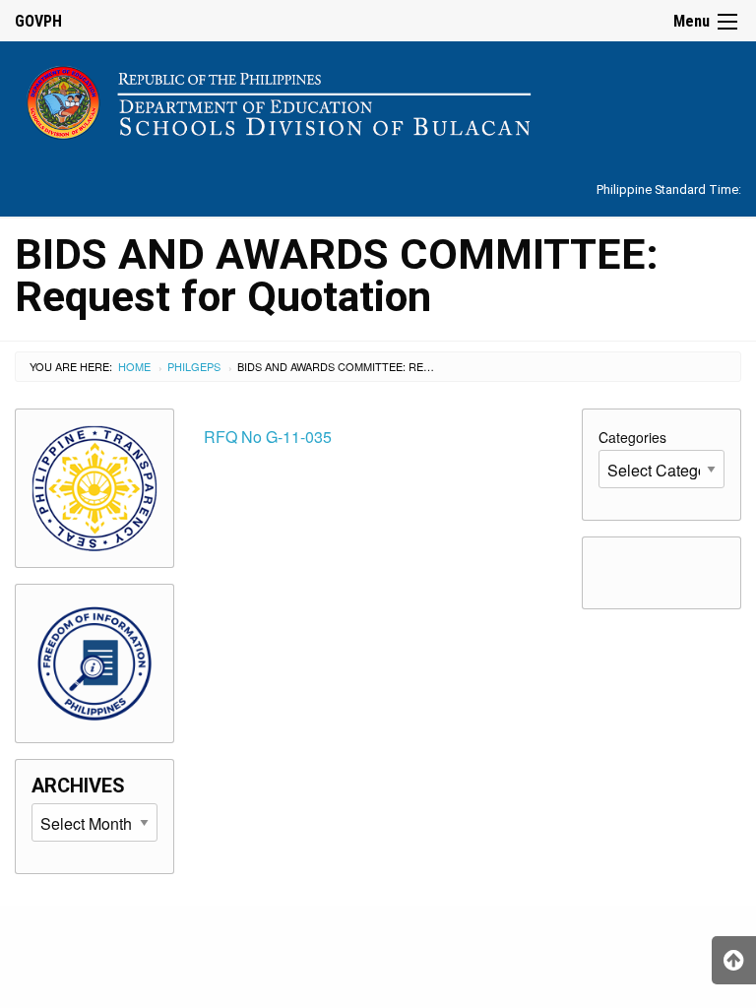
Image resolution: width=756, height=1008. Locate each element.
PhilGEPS (193, 366)
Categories (632, 437)
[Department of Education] (378, 99)
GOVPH (38, 21)
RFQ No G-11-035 (268, 436)
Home (134, 366)
